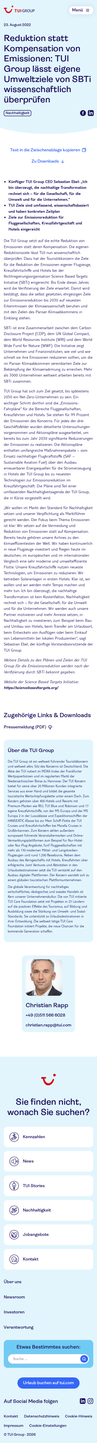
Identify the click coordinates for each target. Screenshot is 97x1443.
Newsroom (14, 1297)
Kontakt (11, 1416)
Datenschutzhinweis (41, 1416)
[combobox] (48, 1359)
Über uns (12, 1281)
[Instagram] (90, 1401)
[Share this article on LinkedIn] (91, 113)
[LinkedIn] (82, 1401)
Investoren (14, 1312)
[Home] (19, 9)
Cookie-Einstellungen (47, 1425)
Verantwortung (18, 1327)
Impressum (13, 1425)
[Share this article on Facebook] (83, 113)
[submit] (84, 1359)
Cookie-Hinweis (78, 1416)
